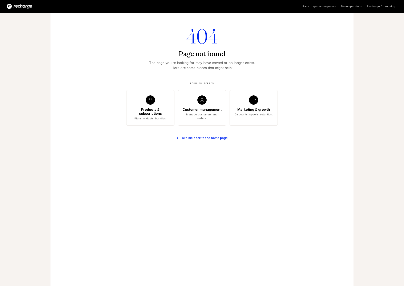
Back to (319, 6)
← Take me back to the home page (202, 138)
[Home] (19, 6)
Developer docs (351, 6)
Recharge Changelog (381, 6)
